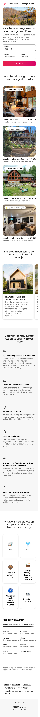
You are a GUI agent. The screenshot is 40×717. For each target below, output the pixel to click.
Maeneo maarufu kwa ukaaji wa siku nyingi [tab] (18, 624)
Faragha (15, 709)
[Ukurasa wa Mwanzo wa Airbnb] (4, 3)
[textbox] (10, 56)
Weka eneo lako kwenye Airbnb (21, 3)
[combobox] (19, 49)
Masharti (23, 709)
